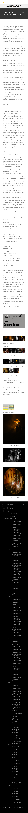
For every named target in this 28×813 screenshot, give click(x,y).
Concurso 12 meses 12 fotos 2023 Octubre (16, 670)
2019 (9, 765)
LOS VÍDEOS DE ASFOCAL (17, 510)
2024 (9, 596)
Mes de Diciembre (16, 783)
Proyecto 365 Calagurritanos (10, 515)
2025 (9, 549)
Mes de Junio (15, 774)
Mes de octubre (15, 740)
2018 (9, 785)
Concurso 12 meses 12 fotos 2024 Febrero (16, 602)
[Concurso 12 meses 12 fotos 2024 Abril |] (13, 2)
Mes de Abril (15, 771)
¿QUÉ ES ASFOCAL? (13, 508)
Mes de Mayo (15, 773)
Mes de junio (15, 734)
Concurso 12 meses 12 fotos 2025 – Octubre (16, 584)
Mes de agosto (15, 737)
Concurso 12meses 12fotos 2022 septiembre (16, 709)
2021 (9, 724)
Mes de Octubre (16, 801)
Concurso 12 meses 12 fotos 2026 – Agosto (16, 546)
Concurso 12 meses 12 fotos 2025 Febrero (16, 555)
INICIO (5, 508)
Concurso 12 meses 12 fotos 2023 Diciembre (16, 679)
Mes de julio (15, 735)
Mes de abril (15, 730)
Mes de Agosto (15, 777)
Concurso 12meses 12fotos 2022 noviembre (16, 716)
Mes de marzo (15, 729)
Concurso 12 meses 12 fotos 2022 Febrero (16, 685)
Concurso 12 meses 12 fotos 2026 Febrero (16, 526)
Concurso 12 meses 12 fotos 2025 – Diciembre (16, 593)
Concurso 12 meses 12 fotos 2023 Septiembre (16, 665)
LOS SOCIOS (6, 511)
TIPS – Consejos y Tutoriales (10, 513)
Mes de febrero (15, 727)
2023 (9, 638)
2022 (9, 682)
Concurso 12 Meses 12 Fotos (10, 518)
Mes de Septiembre (16, 779)
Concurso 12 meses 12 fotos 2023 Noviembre (16, 674)
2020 (9, 744)
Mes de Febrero (16, 748)
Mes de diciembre (16, 743)
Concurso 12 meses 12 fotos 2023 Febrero (16, 641)
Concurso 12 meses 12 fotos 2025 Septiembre (16, 579)
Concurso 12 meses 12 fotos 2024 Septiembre (16, 626)
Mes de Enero (15, 726)
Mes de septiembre (16, 738)
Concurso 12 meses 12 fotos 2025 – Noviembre (16, 588)
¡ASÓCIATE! (6, 510)
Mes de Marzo (15, 749)
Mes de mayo (15, 732)
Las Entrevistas (11, 516)
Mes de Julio (15, 776)
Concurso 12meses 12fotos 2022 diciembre (16, 721)
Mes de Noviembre (16, 762)
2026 (9, 520)
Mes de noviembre (16, 741)
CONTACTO (6, 806)
